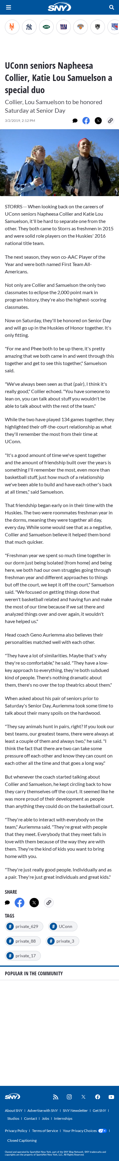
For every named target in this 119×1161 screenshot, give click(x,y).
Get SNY (99, 1110)
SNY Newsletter (75, 1110)
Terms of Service (45, 1130)
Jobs (45, 1118)
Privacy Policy (16, 1130)
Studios (13, 1118)
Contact (30, 1118)
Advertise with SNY (42, 1110)
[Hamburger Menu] (8, 7)
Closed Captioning (22, 1140)
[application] (59, 162)
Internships (63, 1118)
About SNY (14, 1110)
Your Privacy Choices (80, 1130)
